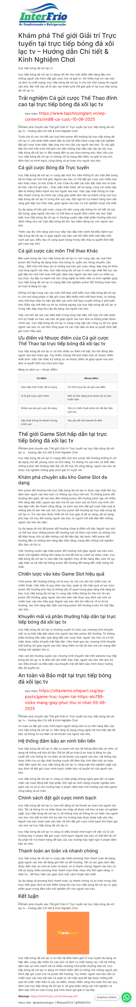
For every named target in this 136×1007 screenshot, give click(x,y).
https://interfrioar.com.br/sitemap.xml (54, 996)
